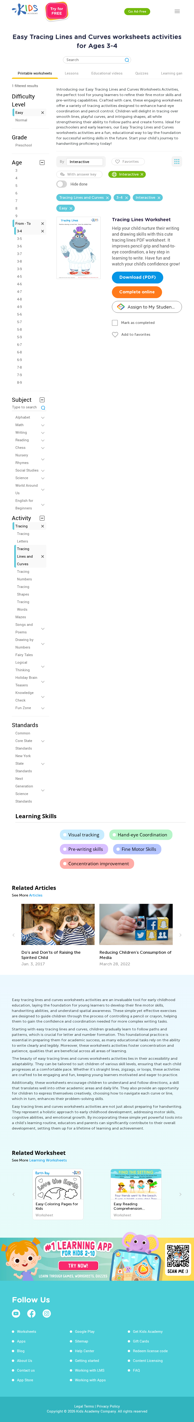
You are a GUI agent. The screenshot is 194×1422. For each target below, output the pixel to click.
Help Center (84, 1350)
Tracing (21, 526)
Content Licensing (148, 1360)
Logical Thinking (22, 666)
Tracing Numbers (24, 575)
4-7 (19, 291)
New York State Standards (23, 763)
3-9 (19, 268)
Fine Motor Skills (139, 849)
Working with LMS (89, 1370)
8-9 (19, 382)
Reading (22, 439)
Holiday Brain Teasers (26, 681)
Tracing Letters (23, 537)
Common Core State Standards (23, 741)
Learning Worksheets (48, 1160)
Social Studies (27, 470)
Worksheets (26, 1331)
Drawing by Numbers (24, 643)
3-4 (19, 231)
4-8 (19, 299)
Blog (21, 1350)
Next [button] (179, 935)
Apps (21, 1341)
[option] (58, 935)
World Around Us (26, 489)
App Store (25, 1380)
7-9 (19, 374)
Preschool (23, 145)
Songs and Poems (24, 628)
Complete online (137, 292)
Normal (21, 120)
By (62, 161)
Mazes (20, 616)
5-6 (19, 314)
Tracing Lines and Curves (25, 556)
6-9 (19, 359)
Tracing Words (23, 605)
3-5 (19, 238)
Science (21, 477)
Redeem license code (150, 1350)
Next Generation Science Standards (24, 790)
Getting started (87, 1360)
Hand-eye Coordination (142, 835)
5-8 (19, 329)
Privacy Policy (108, 1406)
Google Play (85, 1331)
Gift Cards (141, 1341)
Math (19, 424)
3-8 (19, 261)
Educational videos (107, 73)
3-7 (19, 253)
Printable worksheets (35, 73)
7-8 (19, 367)
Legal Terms (84, 1406)
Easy (19, 112)
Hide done (79, 184)
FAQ (136, 1370)
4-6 (19, 284)
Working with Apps (90, 1380)
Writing (21, 432)
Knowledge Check (24, 696)
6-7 (19, 344)
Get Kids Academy (148, 1331)
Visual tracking (83, 835)
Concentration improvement (98, 864)
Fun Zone (23, 707)
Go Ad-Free (137, 11)
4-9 (19, 306)
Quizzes (141, 73)
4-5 (19, 276)
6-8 (19, 352)
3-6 (19, 246)
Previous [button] (14, 935)
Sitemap (81, 1341)
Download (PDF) (137, 277)
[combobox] (84, 162)
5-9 (19, 337)
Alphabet (22, 417)
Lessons (72, 73)
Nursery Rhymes (22, 459)
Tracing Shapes (23, 590)
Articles (35, 895)
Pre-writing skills (85, 849)
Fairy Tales (24, 654)
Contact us (26, 1370)
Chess (20, 447)
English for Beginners (24, 504)
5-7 (19, 321)
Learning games (174, 73)
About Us (24, 1360)
